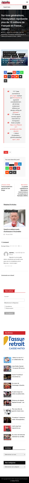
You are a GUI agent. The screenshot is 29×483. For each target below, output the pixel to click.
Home (4, 32)
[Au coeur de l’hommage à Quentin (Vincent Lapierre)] (7, 386)
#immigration (17, 98)
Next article (24, 184)
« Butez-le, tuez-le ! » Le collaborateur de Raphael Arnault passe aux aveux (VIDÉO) (18, 359)
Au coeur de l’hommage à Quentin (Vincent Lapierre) (18, 384)
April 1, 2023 (15, 139)
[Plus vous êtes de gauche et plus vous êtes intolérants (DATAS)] (7, 411)
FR (10, 152)
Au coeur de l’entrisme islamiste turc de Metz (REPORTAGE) (18, 436)
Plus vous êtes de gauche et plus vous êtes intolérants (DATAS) (18, 410)
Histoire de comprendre (12, 32)
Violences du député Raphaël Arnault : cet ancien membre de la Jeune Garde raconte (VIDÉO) (18, 401)
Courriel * (6, 296)
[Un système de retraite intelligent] (14, 342)
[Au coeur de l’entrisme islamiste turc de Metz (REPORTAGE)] (7, 437)
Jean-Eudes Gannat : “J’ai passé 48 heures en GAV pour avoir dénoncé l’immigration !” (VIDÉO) (18, 367)
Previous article (6, 184)
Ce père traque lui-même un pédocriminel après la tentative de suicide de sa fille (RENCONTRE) (18, 393)
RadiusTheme (15, 481)
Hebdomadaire (9, 308)
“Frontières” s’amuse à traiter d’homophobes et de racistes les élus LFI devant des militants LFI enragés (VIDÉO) (18, 419)
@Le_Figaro (13, 96)
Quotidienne (8, 306)
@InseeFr (16, 112)
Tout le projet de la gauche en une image (6, 188)
